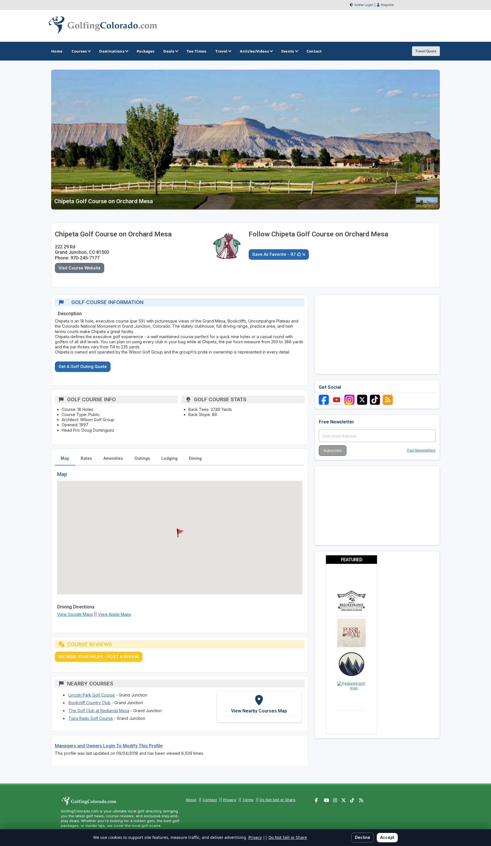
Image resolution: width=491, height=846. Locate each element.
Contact (210, 799)
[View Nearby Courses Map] (259, 706)
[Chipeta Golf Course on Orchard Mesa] (426, 206)
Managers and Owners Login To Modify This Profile (109, 746)
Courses (79, 51)
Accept (387, 837)
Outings (142, 458)
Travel (221, 51)
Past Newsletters (421, 450)
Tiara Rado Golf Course (90, 718)
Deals (168, 51)
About (191, 799)
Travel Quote (425, 51)
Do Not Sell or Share (278, 799)
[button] (179, 533)
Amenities (113, 458)
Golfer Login (363, 5)
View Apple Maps (114, 614)
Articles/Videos (254, 51)
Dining (195, 458)
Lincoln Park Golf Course (91, 695)
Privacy (229, 799)
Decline (362, 837)
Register (387, 5)
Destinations (111, 51)
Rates (86, 458)
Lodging (169, 458)
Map (65, 458)
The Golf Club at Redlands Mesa (98, 710)
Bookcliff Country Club (89, 702)
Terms (247, 799)
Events (287, 51)
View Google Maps (75, 614)
